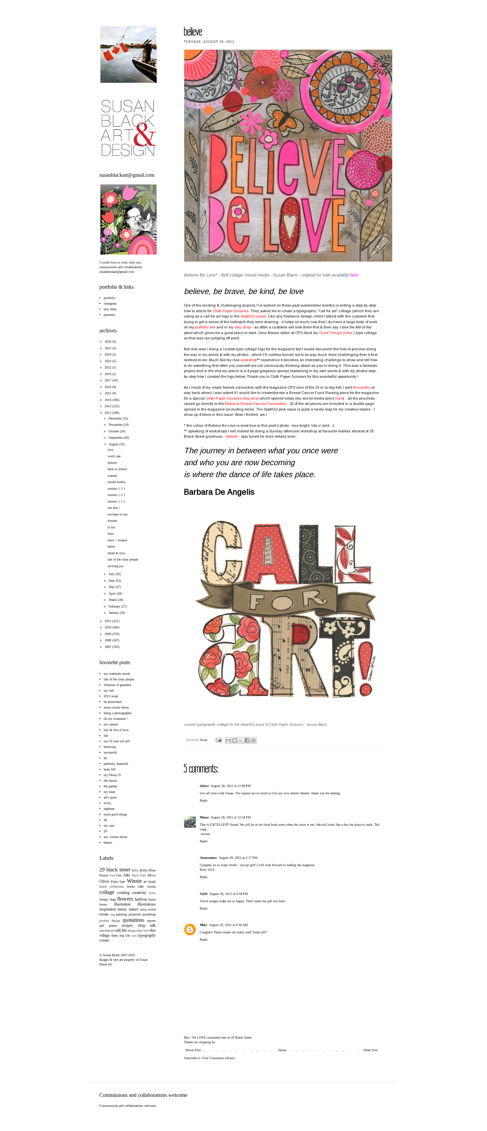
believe (112, 463)
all (105, 820)
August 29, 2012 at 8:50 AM (228, 925)
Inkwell (232, 436)
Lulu (143, 875)
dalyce (204, 786)
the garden (110, 786)
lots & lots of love (116, 730)
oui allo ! (114, 508)
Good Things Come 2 (337, 333)
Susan (204, 740)
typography (147, 935)
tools (134, 935)
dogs (113, 899)
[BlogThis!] (234, 740)
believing (110, 747)
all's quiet (110, 797)
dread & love (116, 553)
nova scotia (148, 909)
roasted (112, 475)
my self (109, 690)
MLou (151, 875)
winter (104, 940)
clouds (151, 886)
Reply (204, 800)
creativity (139, 892)
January (114, 613)
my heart (109, 792)
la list (111, 527)
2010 (108, 627)
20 (105, 831)
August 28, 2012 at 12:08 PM (231, 786)
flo (105, 758)
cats (141, 886)
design (103, 899)
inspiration (107, 909)
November (116, 424)
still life (121, 930)
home (152, 899)
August (114, 444)
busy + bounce (117, 540)
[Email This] (228, 740)
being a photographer (118, 713)
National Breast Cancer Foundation (256, 404)
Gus (119, 875)
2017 (108, 380)
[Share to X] (241, 740)
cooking (123, 892)
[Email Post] (218, 740)
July (112, 574)
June (112, 580)
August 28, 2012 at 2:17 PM (238, 858)
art (145, 881)
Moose (204, 817)
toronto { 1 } (116, 501)
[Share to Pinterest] (253, 740)
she (106, 735)
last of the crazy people (123, 559)
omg (112, 914)
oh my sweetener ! (116, 718)
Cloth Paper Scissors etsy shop (232, 398)
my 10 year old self (117, 741)
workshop (249, 360)
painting (121, 914)
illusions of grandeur (117, 685)
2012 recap (111, 696)
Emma (103, 875)
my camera (111, 724)
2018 (108, 374)
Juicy (135, 875)
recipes (127, 925)
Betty (135, 870)
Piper (114, 881)
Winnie (134, 881)
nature (133, 909)
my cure (109, 825)
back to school (117, 469)
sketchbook (106, 930)
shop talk (147, 925)
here (339, 398)
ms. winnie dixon (115, 837)
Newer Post (193, 1050)
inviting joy (116, 566)
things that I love (138, 930)
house (103, 904)
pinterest (109, 315)
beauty (108, 842)
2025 (108, 348)
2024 (108, 354)
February (115, 606)
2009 (108, 634)
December (116, 418)
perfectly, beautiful (116, 763)
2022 (108, 367)
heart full (110, 769)
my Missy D (112, 775)
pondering (149, 914)
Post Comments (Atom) (218, 1058)
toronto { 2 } (116, 495)
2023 (108, 361)
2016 (108, 387)
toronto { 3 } (116, 488)
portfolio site (205, 327)
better (111, 546)
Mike (203, 925)
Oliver (104, 881)
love (110, 450)
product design (109, 920)
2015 (108, 393)
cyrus (152, 893)
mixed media (116, 482)
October (114, 431)
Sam (122, 881)
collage (106, 892)
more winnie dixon (116, 707)
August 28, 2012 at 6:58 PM (228, 894)
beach (152, 881)
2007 (108, 647)
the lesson (110, 780)
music (122, 909)
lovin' (107, 803)
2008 (108, 640)
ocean (103, 914)
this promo (362, 387)
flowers (125, 899)
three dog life (120, 935)
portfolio (109, 298)
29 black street (114, 869)
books (131, 886)
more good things (115, 814)
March (113, 600)
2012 (108, 413)
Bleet (152, 870)
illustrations (146, 904)
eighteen (109, 809)
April (113, 593)
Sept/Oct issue (253, 316)
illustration (122, 904)
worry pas (114, 456)
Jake (126, 875)
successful (110, 752)
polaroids (135, 914)
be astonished (113, 702)
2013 (108, 406)
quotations (133, 920)
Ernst (112, 875)
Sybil (203, 894)
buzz (111, 533)
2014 (108, 400)
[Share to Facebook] (247, 740)
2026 (108, 341)
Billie (143, 870)
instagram (110, 303)
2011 (108, 621)
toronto (112, 520)
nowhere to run (118, 514)
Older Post (370, 1050)
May (112, 587)
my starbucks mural (117, 673)
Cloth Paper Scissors (230, 311)
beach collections (111, 886)
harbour (141, 899)
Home (282, 1050)
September (116, 437)
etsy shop (243, 327)
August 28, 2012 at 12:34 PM (231, 817)
